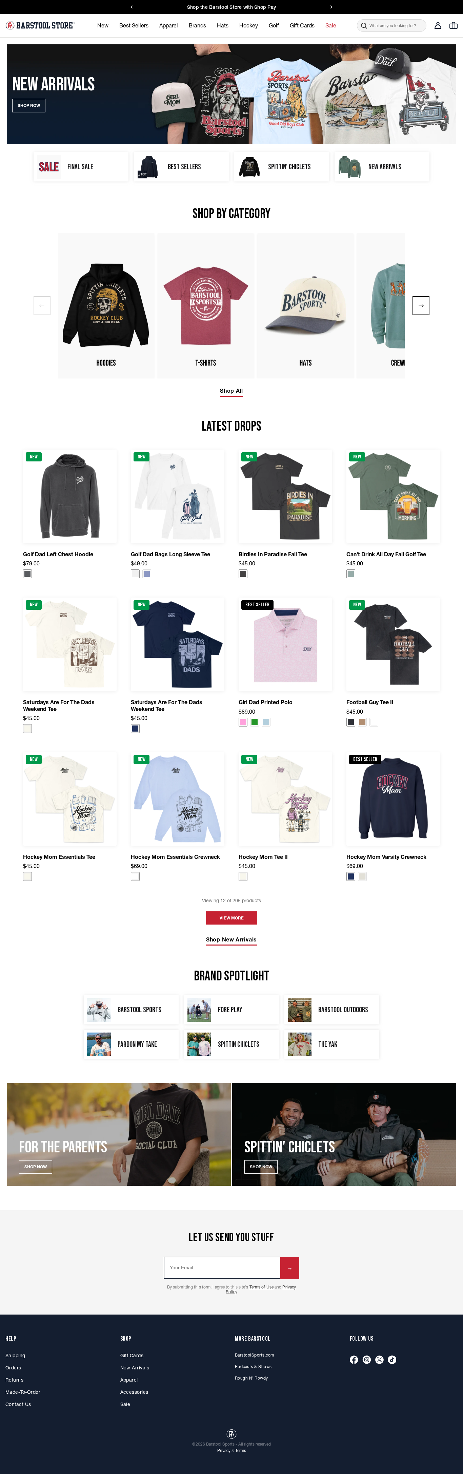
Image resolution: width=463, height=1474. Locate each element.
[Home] (41, 25)
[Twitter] (379, 1360)
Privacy (223, 1450)
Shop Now (35, 1166)
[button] (391, 25)
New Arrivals (134, 1368)
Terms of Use (261, 1286)
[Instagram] (366, 1360)
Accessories (134, 1392)
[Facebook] (354, 1360)
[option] (106, 305)
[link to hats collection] (305, 305)
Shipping (15, 1355)
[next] (420, 305)
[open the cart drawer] (453, 25)
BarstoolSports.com (254, 1355)
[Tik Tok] (392, 1360)
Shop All (231, 390)
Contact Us (18, 1404)
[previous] (42, 305)
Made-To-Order (22, 1392)
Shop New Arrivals (231, 939)
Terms (240, 1450)
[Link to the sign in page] (438, 25)
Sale (125, 1404)
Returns (14, 1380)
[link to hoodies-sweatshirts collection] (106, 305)
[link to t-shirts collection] (206, 305)
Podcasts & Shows (253, 1366)
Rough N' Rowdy (251, 1378)
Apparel (129, 1380)
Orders (13, 1368)
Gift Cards (132, 1355)
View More (232, 917)
